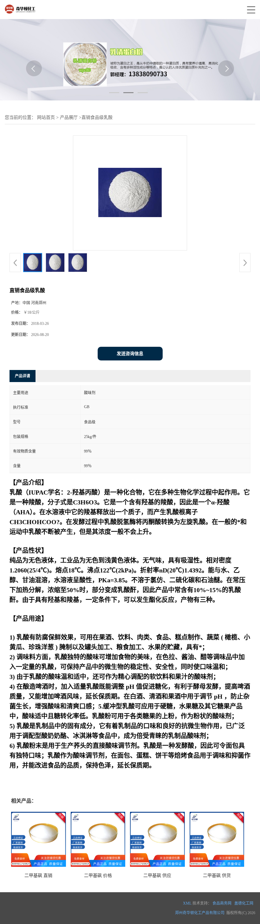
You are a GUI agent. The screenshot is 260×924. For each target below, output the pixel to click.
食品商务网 (221, 903)
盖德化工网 (243, 903)
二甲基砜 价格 (98, 875)
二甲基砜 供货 (217, 875)
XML (187, 903)
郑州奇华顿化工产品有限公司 (199, 913)
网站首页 (46, 117)
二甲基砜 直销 (38, 875)
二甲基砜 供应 (157, 875)
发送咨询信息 (130, 353)
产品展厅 (69, 117)
